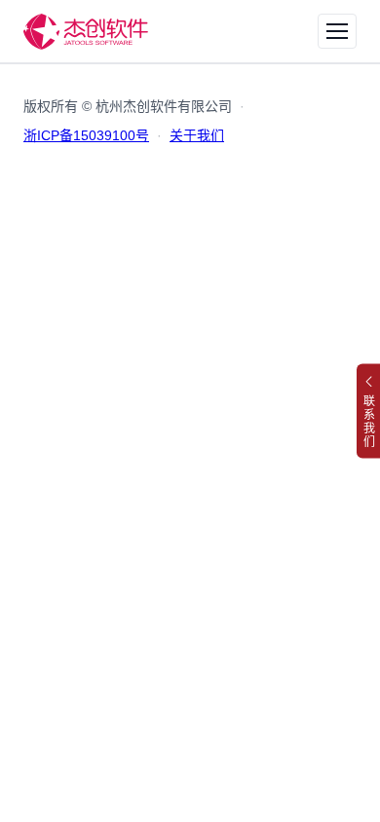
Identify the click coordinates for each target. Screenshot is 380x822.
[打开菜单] (337, 31)
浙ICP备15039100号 (86, 135)
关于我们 (197, 135)
